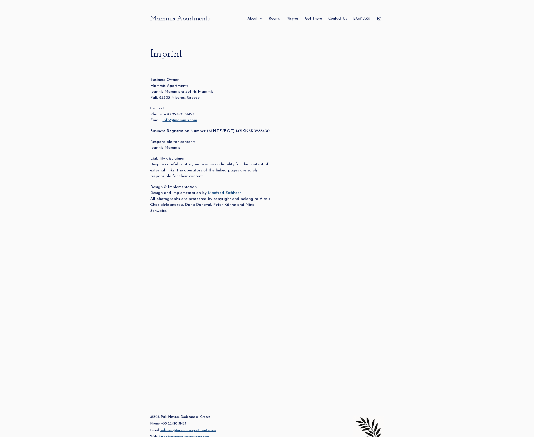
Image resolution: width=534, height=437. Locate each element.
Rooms (274, 19)
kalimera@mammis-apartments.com (188, 430)
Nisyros (292, 19)
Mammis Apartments (180, 18)
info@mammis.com (179, 120)
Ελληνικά (361, 19)
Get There (313, 19)
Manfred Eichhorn (225, 193)
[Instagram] (379, 18)
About (252, 19)
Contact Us (337, 19)
